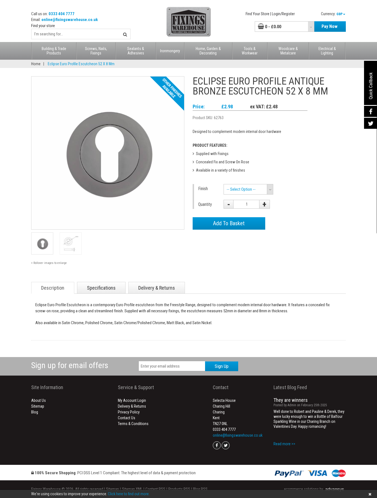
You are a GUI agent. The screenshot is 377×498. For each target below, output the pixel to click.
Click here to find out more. (129, 494)
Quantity (205, 204)
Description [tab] (52, 288)
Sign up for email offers (69, 365)
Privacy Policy (129, 412)
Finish (203, 188)
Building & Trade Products (54, 50)
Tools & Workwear (249, 50)
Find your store (43, 25)
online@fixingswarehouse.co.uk (69, 19)
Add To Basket (229, 223)
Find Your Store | (258, 14)
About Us (38, 400)
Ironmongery (170, 51)
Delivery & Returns (132, 406)
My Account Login (132, 400)
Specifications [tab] (101, 288)
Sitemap (37, 406)
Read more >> (284, 444)
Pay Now (330, 26)
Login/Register (283, 14)
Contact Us (126, 418)
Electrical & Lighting (327, 50)
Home (36, 64)
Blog (34, 412)
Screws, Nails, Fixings (96, 50)
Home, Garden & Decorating (208, 50)
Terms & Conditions (133, 423)
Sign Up (222, 366)
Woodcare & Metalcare (288, 50)
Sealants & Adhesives (135, 50)
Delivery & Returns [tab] (156, 288)
